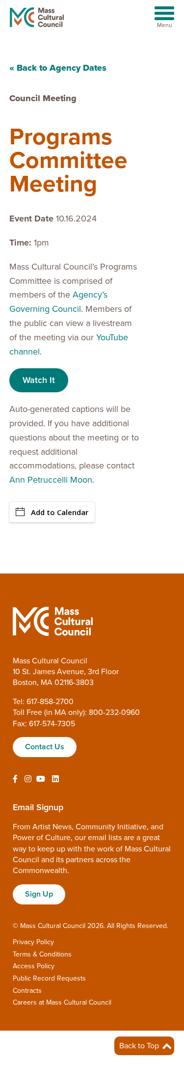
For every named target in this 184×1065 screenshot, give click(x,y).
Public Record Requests (49, 978)
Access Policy (33, 966)
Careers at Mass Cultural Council (62, 1002)
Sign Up (39, 894)
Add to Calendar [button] (59, 512)
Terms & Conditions (42, 954)
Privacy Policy (33, 942)
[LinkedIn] (55, 779)
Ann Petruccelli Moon (50, 479)
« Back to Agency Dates (57, 67)
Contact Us (44, 747)
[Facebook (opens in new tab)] (15, 779)
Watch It (39, 380)
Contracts (27, 990)
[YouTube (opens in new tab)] (40, 779)
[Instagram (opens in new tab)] (28, 779)
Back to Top (140, 1046)
